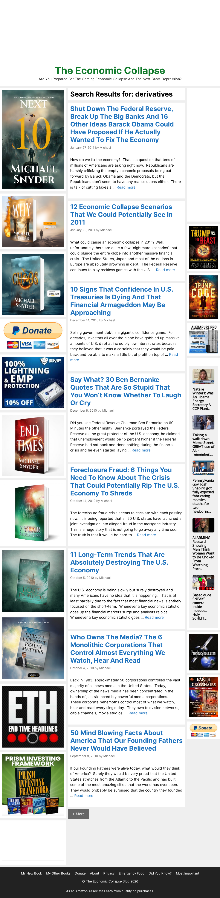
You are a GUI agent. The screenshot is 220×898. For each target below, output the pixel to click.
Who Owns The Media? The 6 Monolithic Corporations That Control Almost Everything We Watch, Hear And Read (117, 648)
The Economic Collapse (110, 70)
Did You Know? (160, 873)
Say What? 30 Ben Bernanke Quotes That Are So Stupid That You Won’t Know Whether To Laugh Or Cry (125, 391)
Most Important (187, 873)
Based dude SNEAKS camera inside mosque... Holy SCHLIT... (201, 606)
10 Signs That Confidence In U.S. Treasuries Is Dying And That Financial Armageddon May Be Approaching (121, 300)
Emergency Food (131, 873)
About (94, 873)
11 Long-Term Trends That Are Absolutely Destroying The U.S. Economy (119, 562)
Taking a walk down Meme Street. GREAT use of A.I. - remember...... (203, 444)
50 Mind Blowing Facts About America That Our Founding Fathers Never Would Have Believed (126, 740)
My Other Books (58, 873)
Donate (80, 873)
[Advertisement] (110, 34)
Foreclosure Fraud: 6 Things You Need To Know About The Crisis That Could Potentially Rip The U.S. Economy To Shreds (125, 481)
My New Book (31, 873)
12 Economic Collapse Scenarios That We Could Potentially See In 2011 (121, 214)
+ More (78, 814)
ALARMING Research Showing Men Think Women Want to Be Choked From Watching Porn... (203, 553)
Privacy (109, 873)
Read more (126, 187)
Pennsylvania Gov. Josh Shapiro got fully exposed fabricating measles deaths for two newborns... (203, 495)
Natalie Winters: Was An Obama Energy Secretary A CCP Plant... (203, 399)
